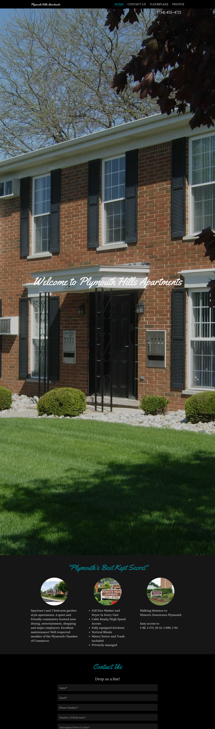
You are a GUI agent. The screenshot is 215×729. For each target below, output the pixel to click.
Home (119, 4)
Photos (178, 4)
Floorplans (159, 4)
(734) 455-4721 (169, 12)
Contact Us (137, 4)
